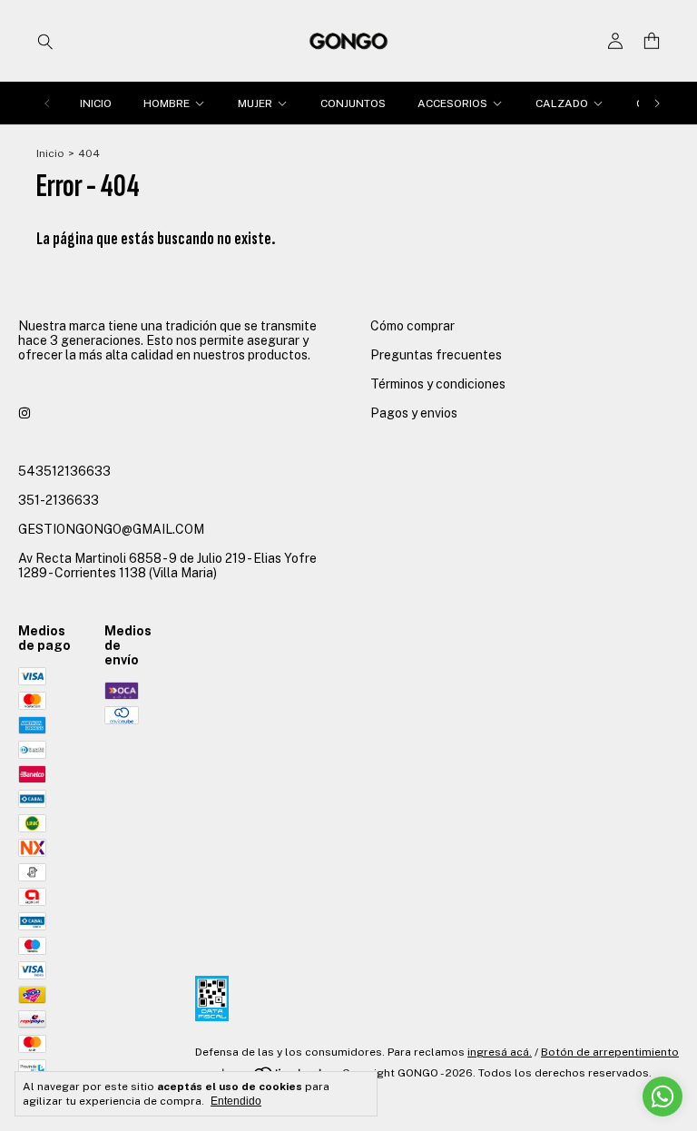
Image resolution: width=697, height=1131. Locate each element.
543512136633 (64, 471)
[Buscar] (45, 41)
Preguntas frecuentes (436, 355)
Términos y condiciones (438, 384)
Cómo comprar (412, 326)
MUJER (255, 103)
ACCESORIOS (452, 103)
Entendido (236, 1101)
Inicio (50, 153)
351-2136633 (58, 500)
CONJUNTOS (353, 103)
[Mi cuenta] (615, 41)
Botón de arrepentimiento (610, 1052)
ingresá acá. (499, 1052)
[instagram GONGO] (24, 413)
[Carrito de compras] (652, 41)
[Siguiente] (657, 103)
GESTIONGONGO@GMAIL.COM (111, 529)
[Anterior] (47, 103)
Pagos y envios (413, 413)
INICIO (96, 103)
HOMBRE (166, 103)
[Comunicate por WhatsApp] (662, 1096)
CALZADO (561, 103)
